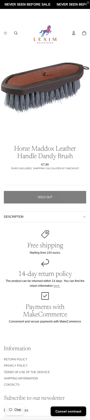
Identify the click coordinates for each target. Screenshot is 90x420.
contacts (11, 384)
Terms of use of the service (27, 372)
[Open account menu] (73, 33)
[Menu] (5, 33)
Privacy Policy (16, 365)
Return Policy (15, 359)
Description (14, 216)
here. (57, 285)
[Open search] (16, 33)
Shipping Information (21, 378)
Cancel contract (68, 411)
